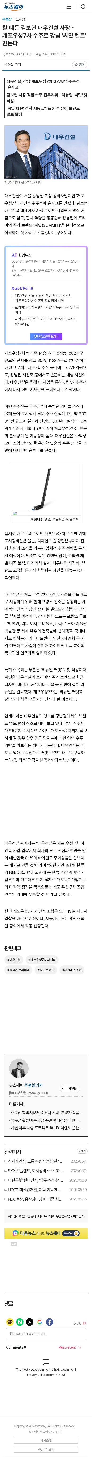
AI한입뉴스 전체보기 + (46, 336)
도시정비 (22, 19)
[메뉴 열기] (66, 7)
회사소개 (46, 1440)
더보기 (82, 1151)
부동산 (7, 19)
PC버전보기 (46, 1449)
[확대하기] (46, 128)
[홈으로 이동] (14, 6)
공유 (82, 65)
